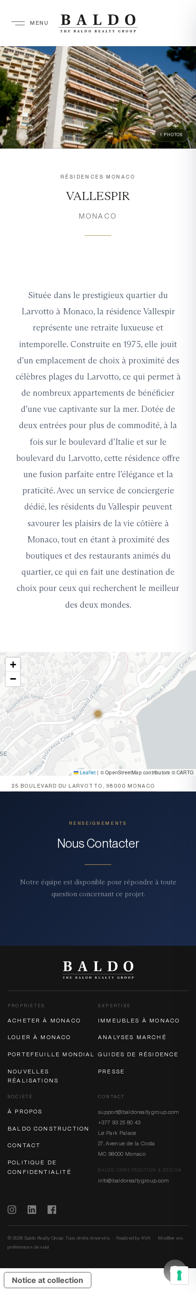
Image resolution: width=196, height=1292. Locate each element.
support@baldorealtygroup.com (138, 1112)
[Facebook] (52, 1209)
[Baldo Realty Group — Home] (98, 23)
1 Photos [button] (171, 134)
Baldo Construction (48, 1128)
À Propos (25, 1111)
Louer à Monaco (39, 1037)
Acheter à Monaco (44, 1020)
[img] (98, 714)
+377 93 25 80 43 (119, 1122)
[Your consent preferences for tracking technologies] (179, 1275)
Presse (111, 1071)
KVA (145, 1238)
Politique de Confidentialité (39, 1167)
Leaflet (87, 772)
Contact (24, 1145)
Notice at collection (47, 1280)
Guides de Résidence (138, 1054)
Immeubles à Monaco (139, 1020)
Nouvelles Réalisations (33, 1076)
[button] (13, 665)
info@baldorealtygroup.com (133, 1180)
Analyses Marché (132, 1037)
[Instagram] (12, 1209)
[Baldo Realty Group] (98, 969)
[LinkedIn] (32, 1209)
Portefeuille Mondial (51, 1054)
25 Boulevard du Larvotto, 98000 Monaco (83, 786)
